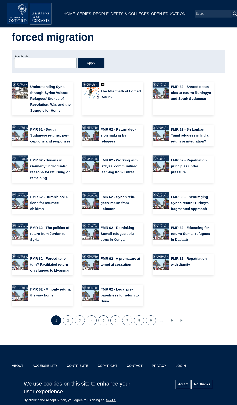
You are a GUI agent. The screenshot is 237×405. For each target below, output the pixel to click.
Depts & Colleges (130, 14)
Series (84, 14)
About (17, 366)
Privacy (159, 366)
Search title (21, 56)
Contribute (77, 366)
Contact (135, 366)
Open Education (168, 14)
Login (181, 366)
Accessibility (45, 366)
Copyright (107, 366)
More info (111, 400)
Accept (183, 384)
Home (69, 14)
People (101, 14)
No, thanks (202, 384)
